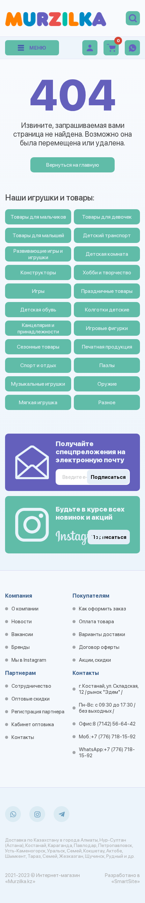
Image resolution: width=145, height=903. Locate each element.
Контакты (22, 737)
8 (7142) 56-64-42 (114, 724)
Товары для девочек (107, 217)
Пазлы (107, 365)
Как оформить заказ (102, 609)
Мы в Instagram (28, 660)
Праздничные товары (107, 291)
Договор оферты (99, 647)
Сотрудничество (31, 686)
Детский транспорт (107, 235)
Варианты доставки (102, 634)
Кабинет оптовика (32, 724)
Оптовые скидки (30, 699)
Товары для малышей (38, 235)
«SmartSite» (125, 881)
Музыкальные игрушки (38, 384)
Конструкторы (38, 272)
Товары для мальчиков (38, 217)
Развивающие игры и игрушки (38, 254)
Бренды (20, 647)
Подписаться (108, 537)
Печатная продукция (107, 347)
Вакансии (22, 634)
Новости (21, 622)
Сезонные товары (38, 347)
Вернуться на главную (72, 165)
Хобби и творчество (107, 272)
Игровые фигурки (107, 328)
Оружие (107, 384)
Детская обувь (38, 309)
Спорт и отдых (38, 365)
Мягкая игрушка (38, 402)
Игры (38, 291)
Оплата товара (96, 622)
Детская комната (107, 254)
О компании (24, 609)
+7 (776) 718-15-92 (113, 737)
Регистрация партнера (37, 712)
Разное (106, 402)
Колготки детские (107, 309)
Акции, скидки (95, 660)
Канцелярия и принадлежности (38, 328)
